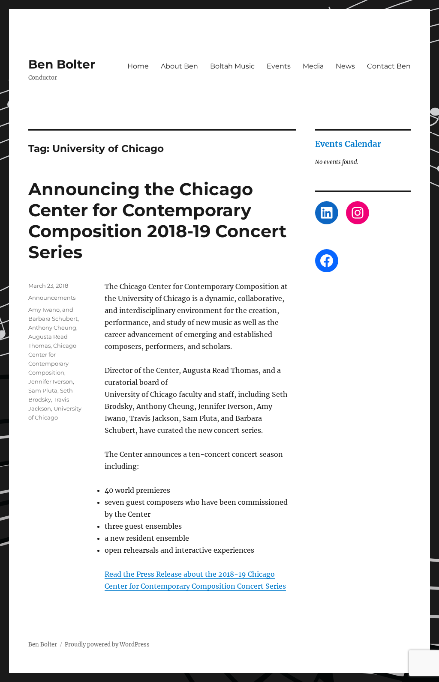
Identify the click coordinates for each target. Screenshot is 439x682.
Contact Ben (389, 66)
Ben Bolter (61, 64)
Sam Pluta (42, 390)
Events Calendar (348, 144)
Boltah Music (232, 66)
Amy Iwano (44, 309)
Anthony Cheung (52, 327)
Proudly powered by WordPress (107, 644)
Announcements (51, 297)
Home (138, 66)
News (345, 66)
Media (313, 66)
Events (279, 66)
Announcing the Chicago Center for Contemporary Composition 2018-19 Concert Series (157, 220)
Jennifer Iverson (50, 381)
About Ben (179, 66)
